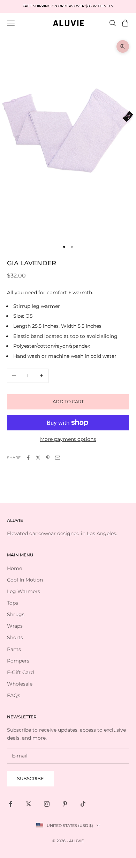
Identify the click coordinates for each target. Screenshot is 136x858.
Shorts (15, 637)
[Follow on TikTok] (83, 803)
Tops (12, 603)
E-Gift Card (20, 672)
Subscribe (30, 778)
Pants (14, 649)
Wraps (15, 626)
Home (14, 568)
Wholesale (19, 684)
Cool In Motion (25, 580)
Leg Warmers (23, 591)
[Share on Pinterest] (48, 457)
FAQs (13, 695)
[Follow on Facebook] (10, 803)
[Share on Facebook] (28, 457)
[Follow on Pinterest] (64, 803)
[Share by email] (57, 457)
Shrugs (15, 614)
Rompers (18, 661)
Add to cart (68, 401)
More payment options (68, 439)
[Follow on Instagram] (46, 803)
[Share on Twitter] (38, 457)
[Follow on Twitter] (28, 803)
